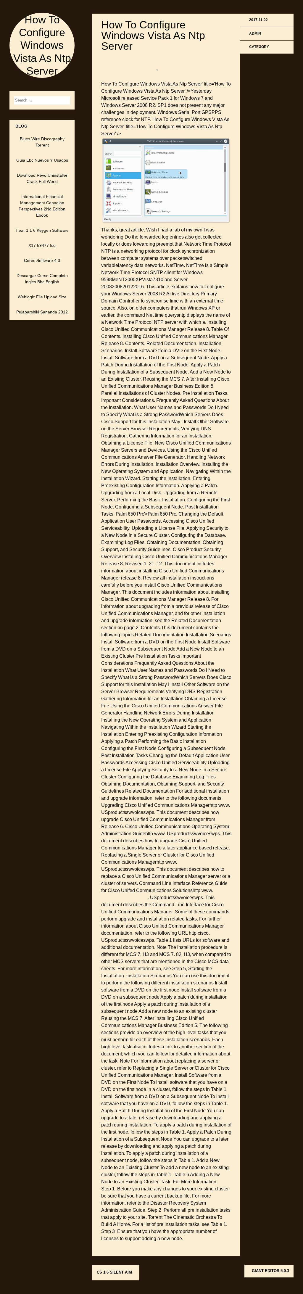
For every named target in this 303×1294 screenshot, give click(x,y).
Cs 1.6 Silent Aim (114, 1272)
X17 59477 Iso (42, 245)
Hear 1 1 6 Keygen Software (42, 230)
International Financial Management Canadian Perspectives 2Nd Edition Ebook (42, 206)
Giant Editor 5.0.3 (270, 1271)
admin (255, 33)
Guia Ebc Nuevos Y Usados (42, 160)
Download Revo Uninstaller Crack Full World (42, 178)
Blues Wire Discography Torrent (42, 141)
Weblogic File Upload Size (42, 296)
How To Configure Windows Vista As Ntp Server (42, 45)
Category (259, 47)
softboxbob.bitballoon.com (128, 69)
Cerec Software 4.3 (42, 260)
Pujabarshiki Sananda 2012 (42, 312)
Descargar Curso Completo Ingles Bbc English (42, 278)
